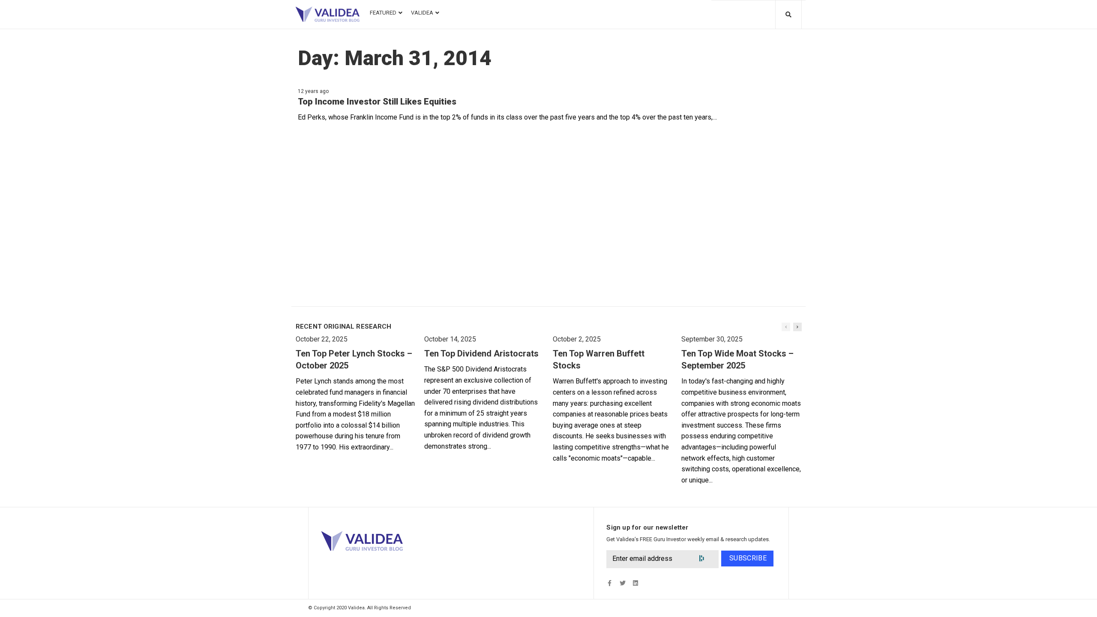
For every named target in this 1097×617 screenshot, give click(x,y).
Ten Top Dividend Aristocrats (481, 353)
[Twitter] (622, 583)
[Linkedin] (635, 583)
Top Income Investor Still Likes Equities (377, 101)
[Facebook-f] (609, 583)
